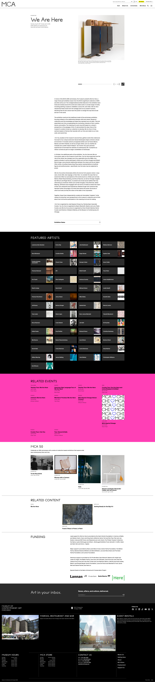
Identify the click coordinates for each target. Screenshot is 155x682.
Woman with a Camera (61, 477)
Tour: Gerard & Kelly (60, 432)
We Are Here (35, 506)
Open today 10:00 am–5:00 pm (119, 1)
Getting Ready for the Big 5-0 (103, 506)
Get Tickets (141, 1)
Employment (122, 665)
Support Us (121, 667)
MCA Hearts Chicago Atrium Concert (87, 398)
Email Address (82, 594)
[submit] (123, 594)
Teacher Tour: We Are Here (39, 387)
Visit (118, 5)
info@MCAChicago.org (83, 664)
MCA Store (143, 5)
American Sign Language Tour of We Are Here (65, 388)
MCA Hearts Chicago (109, 423)
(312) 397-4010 (87, 659)
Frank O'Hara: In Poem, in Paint (72, 528)
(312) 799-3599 (85, 660)
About (119, 660)
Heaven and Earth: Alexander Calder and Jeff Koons (111, 489)
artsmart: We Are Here (38, 397)
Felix (79, 487)
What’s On (125, 5)
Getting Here (122, 657)
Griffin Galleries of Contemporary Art (39, 25)
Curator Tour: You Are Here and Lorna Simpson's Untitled (112, 388)
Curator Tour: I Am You (38, 432)
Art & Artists (133, 5)
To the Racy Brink (36, 473)
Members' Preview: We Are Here (65, 397)
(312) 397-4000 (87, 662)
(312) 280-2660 (84, 657)
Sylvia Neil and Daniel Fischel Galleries (39, 27)
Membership (149, 1)
